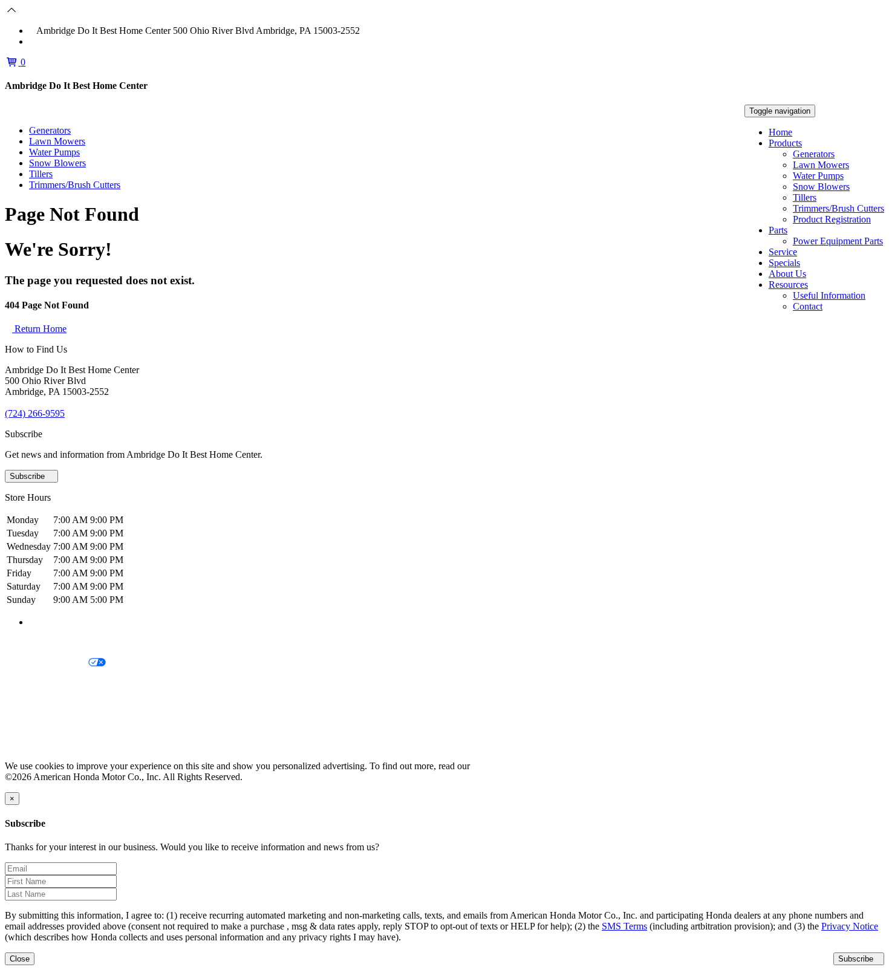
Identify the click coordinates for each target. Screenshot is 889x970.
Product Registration (832, 219)
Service (783, 252)
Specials (784, 263)
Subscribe (28, 476)
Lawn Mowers (821, 165)
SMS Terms (27, 704)
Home (780, 132)
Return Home (39, 329)
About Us (787, 274)
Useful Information (829, 295)
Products (785, 143)
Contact (807, 306)
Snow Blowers (821, 186)
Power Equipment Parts (838, 241)
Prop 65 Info (29, 725)
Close (20, 958)
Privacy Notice (33, 642)
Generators (814, 154)
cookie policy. (499, 766)
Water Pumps (818, 176)
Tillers (804, 197)
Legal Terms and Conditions (59, 684)
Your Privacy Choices (46, 663)
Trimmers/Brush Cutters (838, 208)
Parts (778, 230)
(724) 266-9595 (66, 41)
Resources (788, 284)
